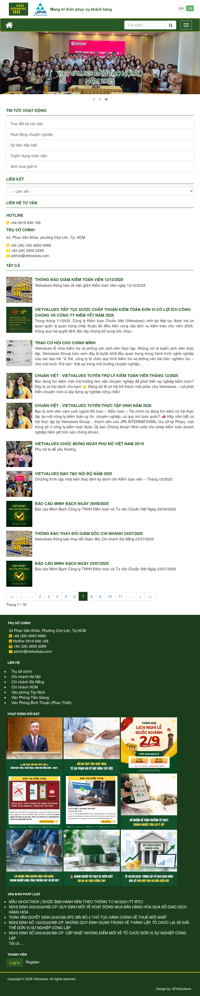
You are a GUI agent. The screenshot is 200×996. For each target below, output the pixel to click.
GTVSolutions (181, 988)
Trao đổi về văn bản (26, 123)
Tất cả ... (16, 943)
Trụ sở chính (19, 623)
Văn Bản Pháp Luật (24, 894)
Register (33, 962)
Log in (15, 962)
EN (181, 8)
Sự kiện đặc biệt (23, 145)
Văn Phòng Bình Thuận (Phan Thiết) (41, 702)
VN (190, 8)
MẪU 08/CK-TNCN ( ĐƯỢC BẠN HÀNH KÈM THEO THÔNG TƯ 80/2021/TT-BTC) (76, 901)
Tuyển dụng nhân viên (28, 155)
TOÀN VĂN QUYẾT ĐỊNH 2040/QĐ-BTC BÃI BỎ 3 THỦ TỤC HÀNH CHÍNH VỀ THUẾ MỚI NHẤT (88, 917)
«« (12, 596)
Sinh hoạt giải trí (23, 166)
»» (150, 596)
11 (120, 596)
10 (110, 596)
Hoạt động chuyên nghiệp (31, 134)
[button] (94, 99)
